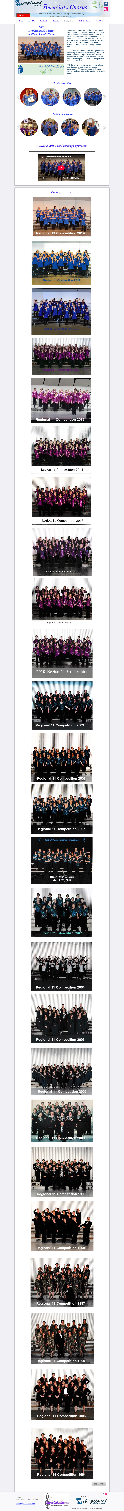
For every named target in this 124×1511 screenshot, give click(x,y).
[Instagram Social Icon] (106, 9)
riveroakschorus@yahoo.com (27, 1500)
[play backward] (18, 96)
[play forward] (104, 96)
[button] (29, 97)
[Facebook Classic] (106, 4)
